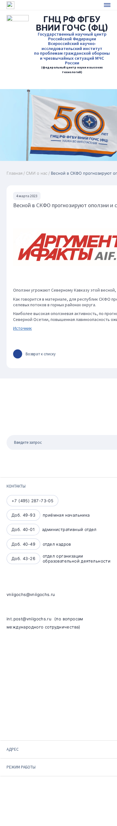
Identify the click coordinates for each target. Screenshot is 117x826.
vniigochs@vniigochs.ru (31, 594)
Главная (14, 173)
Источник (22, 328)
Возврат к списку (41, 354)
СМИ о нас (36, 173)
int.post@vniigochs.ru (29, 618)
